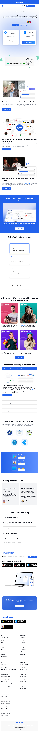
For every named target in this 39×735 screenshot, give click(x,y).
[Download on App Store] (20, 621)
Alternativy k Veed (23, 688)
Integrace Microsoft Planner (24, 647)
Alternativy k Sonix (23, 679)
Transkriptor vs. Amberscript (5, 694)
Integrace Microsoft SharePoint (25, 644)
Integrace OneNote (23, 649)
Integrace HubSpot (23, 635)
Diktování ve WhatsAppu (5, 667)
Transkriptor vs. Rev (4, 708)
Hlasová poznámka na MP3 (5, 686)
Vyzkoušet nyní (19, 2)
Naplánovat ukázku (23, 25)
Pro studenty (3, 654)
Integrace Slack (22, 640)
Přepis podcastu (23, 325)
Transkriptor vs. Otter (4, 706)
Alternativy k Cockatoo (23, 667)
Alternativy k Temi (23, 681)
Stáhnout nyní (21, 464)
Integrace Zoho (22, 642)
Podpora (28, 725)
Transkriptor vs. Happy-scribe (5, 703)
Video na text (3, 635)
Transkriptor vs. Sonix (4, 710)
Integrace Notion (22, 637)
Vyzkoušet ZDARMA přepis (28, 42)
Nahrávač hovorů (3, 664)
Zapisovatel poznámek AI (5, 633)
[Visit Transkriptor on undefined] (17, 722)
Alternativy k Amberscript (24, 664)
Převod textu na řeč (4, 652)
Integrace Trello (22, 654)
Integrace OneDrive (23, 651)
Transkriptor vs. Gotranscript (5, 701)
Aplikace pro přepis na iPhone (5, 679)
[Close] (37, 1)
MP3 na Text (3, 640)
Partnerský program (4, 656)
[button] (23, 5)
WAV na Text (3, 644)
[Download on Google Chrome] (7, 626)
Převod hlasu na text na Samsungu (6, 683)
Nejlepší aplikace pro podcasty (6, 676)
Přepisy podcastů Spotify (5, 671)
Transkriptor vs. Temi (4, 711)
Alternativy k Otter (23, 676)
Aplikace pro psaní (4, 681)
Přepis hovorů (3, 651)
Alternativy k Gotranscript (24, 671)
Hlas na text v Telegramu (5, 674)
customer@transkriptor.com (20, 727)
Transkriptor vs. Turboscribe (5, 713)
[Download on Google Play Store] (7, 621)
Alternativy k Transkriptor (24, 683)
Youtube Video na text (4, 637)
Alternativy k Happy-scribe (24, 672)
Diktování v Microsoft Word (5, 672)
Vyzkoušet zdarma (15, 25)
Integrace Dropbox (23, 652)
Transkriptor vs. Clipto (4, 696)
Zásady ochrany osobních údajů (13, 725)
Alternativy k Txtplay (23, 686)
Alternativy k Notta (23, 674)
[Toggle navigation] (36, 5)
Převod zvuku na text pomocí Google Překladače (8, 669)
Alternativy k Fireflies (23, 669)
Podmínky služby (22, 725)
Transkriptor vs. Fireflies (4, 699)
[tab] (19, 368)
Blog (32, 725)
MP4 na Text (3, 642)
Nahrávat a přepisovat (4, 647)
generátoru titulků (27, 183)
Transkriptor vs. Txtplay (4, 715)
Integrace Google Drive (24, 633)
